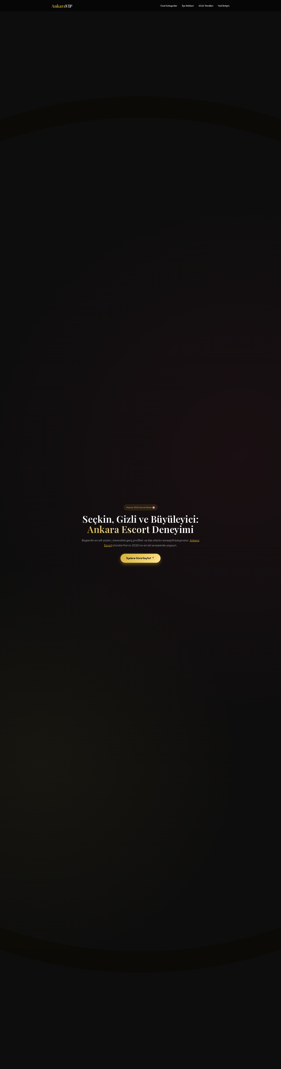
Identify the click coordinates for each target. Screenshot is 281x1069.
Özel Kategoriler (168, 5)
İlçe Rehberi (188, 5)
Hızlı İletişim (223, 5)
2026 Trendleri (205, 5)
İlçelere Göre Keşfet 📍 (140, 558)
